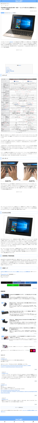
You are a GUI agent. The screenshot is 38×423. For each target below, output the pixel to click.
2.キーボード (8, 68)
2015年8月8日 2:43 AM (4, 384)
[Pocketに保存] (23, 307)
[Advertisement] (19, 57)
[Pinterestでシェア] (10, 310)
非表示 (20, 65)
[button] (25, 285)
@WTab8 (11, 41)
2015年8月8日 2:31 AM (4, 358)
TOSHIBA (3, 12)
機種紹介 (15, 12)
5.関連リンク (8, 72)
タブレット (10, 12)
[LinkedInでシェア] (19, 310)
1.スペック (7, 67)
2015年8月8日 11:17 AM (5, 399)
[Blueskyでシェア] (23, 305)
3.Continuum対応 (8, 69)
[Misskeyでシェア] (32, 305)
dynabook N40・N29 (4, 274)
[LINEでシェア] (32, 307)
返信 (36, 369)
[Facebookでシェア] (6, 307)
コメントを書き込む (19, 407)
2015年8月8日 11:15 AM (5, 373)
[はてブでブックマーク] (15, 307)
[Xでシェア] (6, 305)
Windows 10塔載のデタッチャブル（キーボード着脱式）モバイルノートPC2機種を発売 (15, 271)
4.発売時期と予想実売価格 (10, 71)
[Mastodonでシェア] (15, 305)
